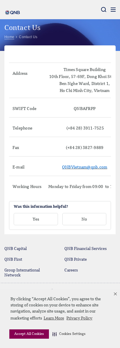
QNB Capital (15, 249)
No (84, 219)
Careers (71, 270)
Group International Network (22, 272)
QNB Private (75, 260)
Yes (36, 219)
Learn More (54, 318)
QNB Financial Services (85, 249)
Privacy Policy (79, 318)
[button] (69, 334)
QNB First (13, 260)
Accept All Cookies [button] (29, 334)
